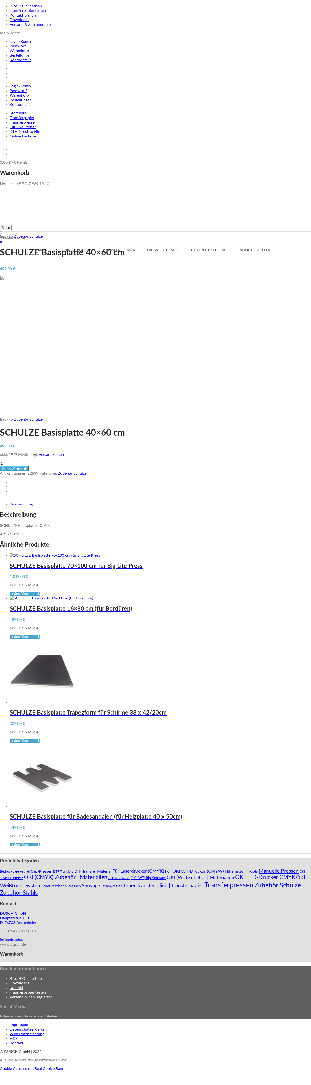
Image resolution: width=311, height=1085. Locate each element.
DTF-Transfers (63, 871)
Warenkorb (19, 51)
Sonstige (91, 885)
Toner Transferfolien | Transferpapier (163, 885)
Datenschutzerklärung (28, 1029)
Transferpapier (22, 118)
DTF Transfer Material (93, 871)
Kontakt (16, 988)
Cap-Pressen (41, 871)
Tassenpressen (111, 886)
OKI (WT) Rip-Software (148, 878)
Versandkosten (51, 455)
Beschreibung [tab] (21, 504)
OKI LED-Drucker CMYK (265, 877)
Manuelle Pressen (279, 871)
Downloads (19, 20)
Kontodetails (20, 60)
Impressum (19, 1025)
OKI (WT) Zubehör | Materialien (200, 877)
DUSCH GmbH (13, 913)
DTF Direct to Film (25, 132)
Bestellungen (21, 55)
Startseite (18, 113)
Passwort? (18, 46)
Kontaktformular (24, 15)
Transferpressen (23, 122)
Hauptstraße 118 (14, 918)
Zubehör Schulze (28, 236)
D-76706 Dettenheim (18, 923)
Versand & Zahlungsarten (31, 24)
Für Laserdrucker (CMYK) (138, 871)
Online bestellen (23, 136)
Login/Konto (20, 41)
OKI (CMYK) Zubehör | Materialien (65, 877)
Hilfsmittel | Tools (241, 871)
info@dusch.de (12, 940)
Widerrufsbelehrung (27, 1034)
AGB (14, 1039)
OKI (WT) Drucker (119, 878)
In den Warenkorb (14, 468)
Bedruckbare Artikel (15, 871)
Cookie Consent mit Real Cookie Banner (34, 1069)
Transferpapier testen (28, 11)
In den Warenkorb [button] (25, 594)
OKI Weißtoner (23, 127)
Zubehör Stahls (19, 893)
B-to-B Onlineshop (26, 6)
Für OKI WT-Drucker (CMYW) (194, 871)
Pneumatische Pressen (62, 886)
